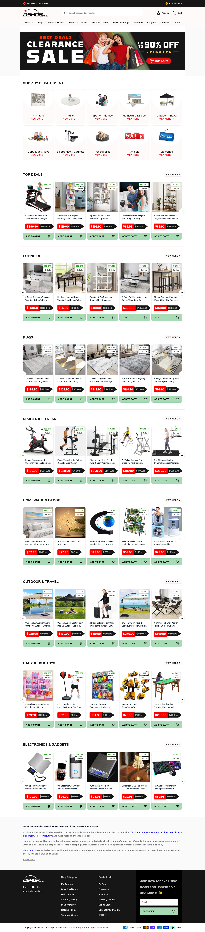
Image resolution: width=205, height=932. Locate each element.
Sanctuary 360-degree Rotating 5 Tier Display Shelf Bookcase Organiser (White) (70, 217)
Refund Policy (68, 909)
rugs (156, 832)
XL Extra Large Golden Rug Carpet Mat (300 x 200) (69, 380)
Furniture (28, 22)
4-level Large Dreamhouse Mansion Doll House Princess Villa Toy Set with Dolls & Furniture (37, 706)
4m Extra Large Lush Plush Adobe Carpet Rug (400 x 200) (37, 380)
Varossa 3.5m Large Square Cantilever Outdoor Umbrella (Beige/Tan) (38, 624)
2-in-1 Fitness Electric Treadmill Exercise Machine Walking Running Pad (166, 461)
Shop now (28, 850)
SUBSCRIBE (149, 911)
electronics (41, 835)
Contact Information (109, 909)
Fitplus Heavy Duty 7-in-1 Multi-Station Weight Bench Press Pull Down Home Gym (102, 461)
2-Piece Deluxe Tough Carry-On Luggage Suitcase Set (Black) (102, 624)
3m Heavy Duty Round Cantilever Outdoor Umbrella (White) (134, 624)
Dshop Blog (104, 904)
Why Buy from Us (107, 899)
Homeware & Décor (78, 22)
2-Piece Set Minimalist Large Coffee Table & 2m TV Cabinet (134, 299)
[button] (177, 13)
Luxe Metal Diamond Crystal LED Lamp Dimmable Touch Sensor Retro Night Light (134, 787)
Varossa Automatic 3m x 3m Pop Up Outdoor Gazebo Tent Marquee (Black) (70, 624)
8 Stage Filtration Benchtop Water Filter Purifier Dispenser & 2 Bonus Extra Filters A (166, 543)
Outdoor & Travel (100, 22)
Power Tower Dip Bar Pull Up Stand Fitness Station (69, 461)
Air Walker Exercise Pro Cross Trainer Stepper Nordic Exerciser (132, 461)
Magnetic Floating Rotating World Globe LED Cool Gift (102, 543)
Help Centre (67, 894)
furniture (135, 832)
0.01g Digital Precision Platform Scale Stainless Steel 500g (101, 787)
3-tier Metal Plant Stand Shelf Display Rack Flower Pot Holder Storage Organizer (133, 543)
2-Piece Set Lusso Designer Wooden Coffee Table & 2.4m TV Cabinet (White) (37, 299)
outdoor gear (166, 832)
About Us (103, 894)
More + (102, 914)
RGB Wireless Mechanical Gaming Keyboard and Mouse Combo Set (165, 787)
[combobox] (102, 13)
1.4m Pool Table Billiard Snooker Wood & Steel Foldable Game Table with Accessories (165, 706)
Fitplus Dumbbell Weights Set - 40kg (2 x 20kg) (133, 217)
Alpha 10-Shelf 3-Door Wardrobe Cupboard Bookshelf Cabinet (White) (101, 217)
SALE (178, 22)
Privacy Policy (68, 904)
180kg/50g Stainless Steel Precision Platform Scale (37, 787)
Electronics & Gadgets (70, 151)
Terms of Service (70, 914)
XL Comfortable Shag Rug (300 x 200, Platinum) (133, 380)
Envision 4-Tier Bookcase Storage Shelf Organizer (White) (101, 299)
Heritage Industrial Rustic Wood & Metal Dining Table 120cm (69, 299)
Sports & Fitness (56, 22)
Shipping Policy (69, 899)
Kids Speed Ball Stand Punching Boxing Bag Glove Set (69, 706)
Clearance (167, 151)
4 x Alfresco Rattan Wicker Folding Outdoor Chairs (166, 624)
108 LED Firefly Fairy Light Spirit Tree (68, 543)
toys (50, 835)
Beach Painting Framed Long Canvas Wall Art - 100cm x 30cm (38, 543)
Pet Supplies (102, 151)
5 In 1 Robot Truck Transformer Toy (130, 705)
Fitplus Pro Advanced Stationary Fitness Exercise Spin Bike (37, 461)
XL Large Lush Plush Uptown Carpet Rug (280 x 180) (166, 380)
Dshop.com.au (54, 927)
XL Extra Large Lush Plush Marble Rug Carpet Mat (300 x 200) (102, 380)
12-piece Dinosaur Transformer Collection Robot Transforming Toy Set (102, 706)
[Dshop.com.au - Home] (33, 878)
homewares (147, 832)
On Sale (134, 151)
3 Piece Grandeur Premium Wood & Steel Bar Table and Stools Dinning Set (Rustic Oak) (166, 299)
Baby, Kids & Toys (121, 22)
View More (172, 174)
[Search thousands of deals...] (65, 13)
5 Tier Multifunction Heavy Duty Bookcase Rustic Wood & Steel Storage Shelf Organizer (167, 217)
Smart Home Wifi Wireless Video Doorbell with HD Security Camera (68, 787)
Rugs (40, 22)
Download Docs (69, 889)
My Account (67, 884)
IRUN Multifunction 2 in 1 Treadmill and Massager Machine (36, 217)
